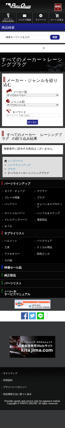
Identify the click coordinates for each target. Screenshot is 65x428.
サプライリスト (14, 233)
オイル (8, 226)
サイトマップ (10, 373)
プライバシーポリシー (15, 387)
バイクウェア (44, 240)
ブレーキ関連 (12, 197)
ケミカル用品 (44, 247)
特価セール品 (13, 267)
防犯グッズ (43, 253)
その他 (8, 260)
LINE (40, 315)
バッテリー (11, 204)
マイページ (40, 20)
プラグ (11, 169)
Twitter (32, 315)
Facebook (24, 315)
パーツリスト (13, 283)
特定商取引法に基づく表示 (17, 394)
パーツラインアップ (19, 165)
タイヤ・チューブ (15, 191)
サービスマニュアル (17, 293)
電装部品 (42, 219)
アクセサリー (12, 253)
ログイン (8, 20)
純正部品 (10, 275)
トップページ (15, 160)
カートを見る (57, 20)
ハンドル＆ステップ (48, 213)
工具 (7, 247)
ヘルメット (11, 240)
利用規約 (8, 380)
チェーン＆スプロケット (49, 205)
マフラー (42, 191)
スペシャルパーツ (15, 213)
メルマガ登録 (24, 20)
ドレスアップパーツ (16, 219)
